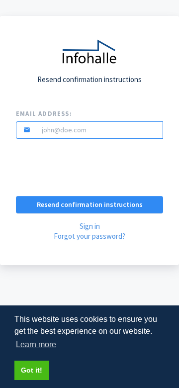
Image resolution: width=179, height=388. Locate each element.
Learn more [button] (36, 344)
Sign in (90, 226)
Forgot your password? (89, 236)
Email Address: (44, 113)
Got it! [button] (31, 370)
